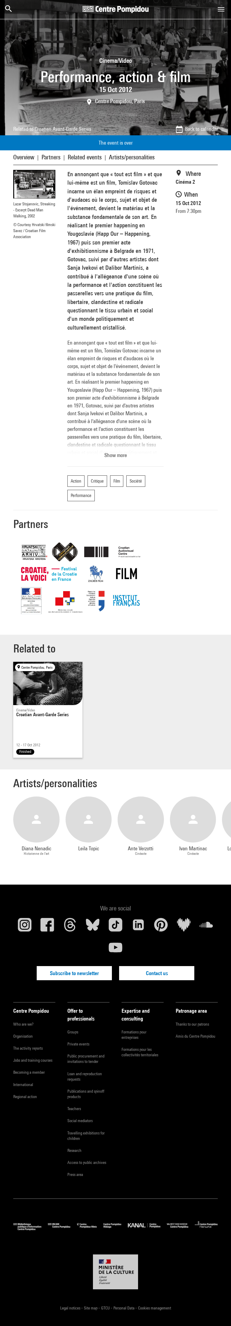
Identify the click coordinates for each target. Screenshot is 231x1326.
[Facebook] (47, 927)
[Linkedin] (138, 927)
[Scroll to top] (217, 1312)
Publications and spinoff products (85, 1094)
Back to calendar (201, 129)
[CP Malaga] (115, 1229)
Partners (51, 157)
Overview (23, 157)
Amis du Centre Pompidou (195, 1036)
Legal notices (70, 1308)
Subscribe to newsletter (74, 973)
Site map (91, 1308)
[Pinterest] (160, 927)
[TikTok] (115, 927)
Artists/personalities (132, 157)
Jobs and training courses (32, 1060)
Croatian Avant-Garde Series (63, 129)
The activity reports (28, 1048)
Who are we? (23, 1024)
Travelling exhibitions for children (86, 1136)
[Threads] (70, 927)
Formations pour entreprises (134, 1035)
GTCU (106, 1308)
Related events (85, 157)
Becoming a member (29, 1072)
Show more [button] (115, 455)
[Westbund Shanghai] (181, 1229)
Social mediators (80, 1120)
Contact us (157, 973)
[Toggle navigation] (221, 9)
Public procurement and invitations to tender (85, 1059)
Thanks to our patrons (192, 1024)
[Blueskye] (93, 927)
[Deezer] (183, 927)
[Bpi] (30, 1229)
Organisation (23, 1036)
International (23, 1084)
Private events (78, 1044)
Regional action (25, 1096)
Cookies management (154, 1308)
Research (74, 1150)
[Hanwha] (206, 1229)
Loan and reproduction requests (84, 1076)
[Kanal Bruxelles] (147, 1229)
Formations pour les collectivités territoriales (140, 1052)
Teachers (74, 1108)
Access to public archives (86, 1162)
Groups (72, 1032)
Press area (75, 1174)
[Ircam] (62, 1229)
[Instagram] (24, 927)
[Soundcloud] (206, 927)
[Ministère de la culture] (115, 1271)
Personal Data (124, 1308)
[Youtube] (115, 950)
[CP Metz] (90, 1229)
